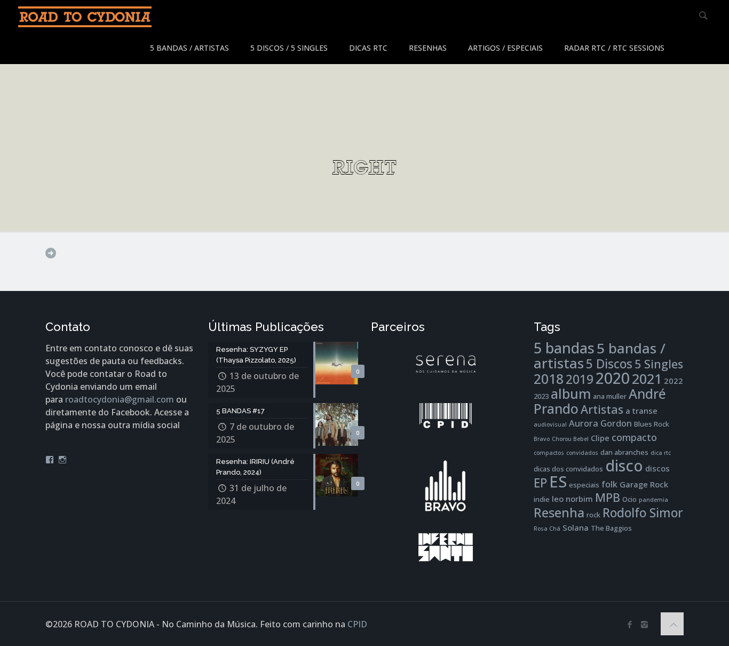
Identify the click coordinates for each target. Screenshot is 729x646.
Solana (575, 527)
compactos (549, 452)
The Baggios (611, 528)
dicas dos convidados (568, 469)
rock (593, 514)
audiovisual (550, 424)
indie (542, 499)
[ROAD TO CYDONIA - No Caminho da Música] (85, 16)
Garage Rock (644, 484)
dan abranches (624, 452)
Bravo (542, 439)
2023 (541, 396)
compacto (634, 437)
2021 (647, 378)
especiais (584, 485)
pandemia (653, 499)
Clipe (600, 437)
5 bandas (564, 348)
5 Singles (659, 364)
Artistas (602, 409)
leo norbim (572, 498)
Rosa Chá (547, 528)
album (571, 393)
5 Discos (609, 364)
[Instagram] (644, 624)
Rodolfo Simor (643, 513)
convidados (582, 452)
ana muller (610, 396)
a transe (641, 410)
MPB (607, 497)
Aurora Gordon (600, 423)
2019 (579, 379)
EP (540, 483)
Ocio (629, 499)
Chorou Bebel (570, 439)
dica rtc (661, 452)
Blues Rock (651, 424)
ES (558, 481)
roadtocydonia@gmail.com (119, 399)
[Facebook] (630, 624)
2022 (673, 380)
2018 (549, 379)
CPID (357, 624)
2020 (613, 378)
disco (624, 465)
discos (657, 468)
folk (609, 484)
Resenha (559, 512)
